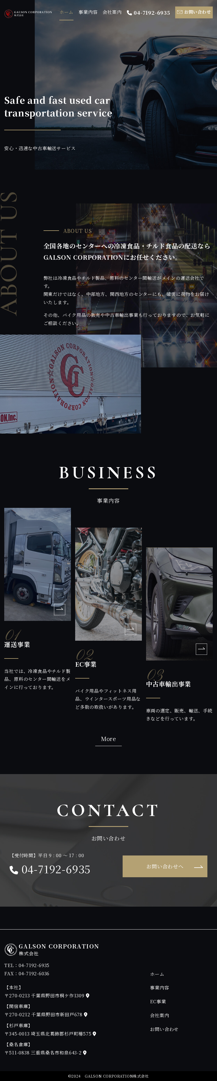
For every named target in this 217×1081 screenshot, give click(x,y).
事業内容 (88, 12)
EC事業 (158, 1001)
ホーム (66, 12)
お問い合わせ (164, 1029)
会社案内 (112, 12)
